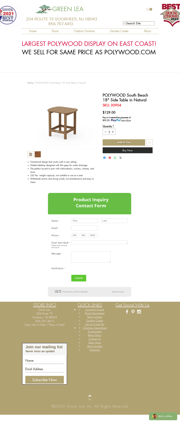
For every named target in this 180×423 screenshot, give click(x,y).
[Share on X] (120, 157)
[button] (149, 9)
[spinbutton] (109, 132)
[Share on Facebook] (104, 157)
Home (30, 82)
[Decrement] (105, 132)
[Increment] (113, 132)
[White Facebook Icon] (127, 311)
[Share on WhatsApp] (115, 157)
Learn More (126, 120)
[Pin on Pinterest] (110, 157)
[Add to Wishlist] (149, 142)
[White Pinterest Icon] (133, 311)
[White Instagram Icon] (139, 311)
